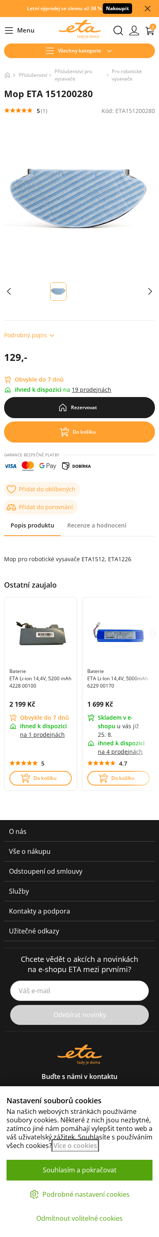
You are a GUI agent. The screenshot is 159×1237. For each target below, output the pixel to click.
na (42, 734)
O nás (17, 831)
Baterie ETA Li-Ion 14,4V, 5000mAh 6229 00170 (117, 678)
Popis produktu (32, 525)
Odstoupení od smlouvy (45, 871)
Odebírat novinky (79, 1014)
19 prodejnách (91, 389)
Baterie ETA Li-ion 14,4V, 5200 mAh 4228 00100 (40, 678)
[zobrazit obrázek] (9, 291)
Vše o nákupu (30, 851)
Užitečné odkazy (34, 931)
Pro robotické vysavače (127, 75)
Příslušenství (33, 75)
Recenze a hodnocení (96, 525)
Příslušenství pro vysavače (73, 75)
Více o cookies (75, 1145)
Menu (19, 30)
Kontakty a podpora (39, 911)
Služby (19, 891)
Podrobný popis (25, 335)
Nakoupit (117, 8)
